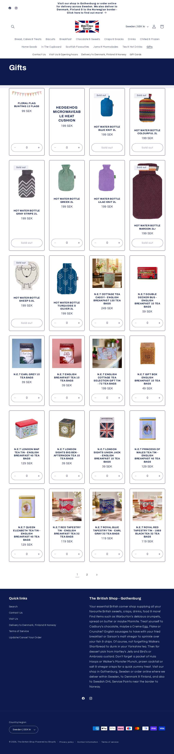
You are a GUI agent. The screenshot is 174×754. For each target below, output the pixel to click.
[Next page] (97, 575)
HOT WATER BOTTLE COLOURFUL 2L (147, 132)
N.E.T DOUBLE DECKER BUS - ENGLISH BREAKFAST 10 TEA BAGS (147, 300)
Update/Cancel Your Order (25, 637)
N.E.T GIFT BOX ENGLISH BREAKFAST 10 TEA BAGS (147, 379)
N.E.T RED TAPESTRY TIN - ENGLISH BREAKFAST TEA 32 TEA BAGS (67, 532)
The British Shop (26, 742)
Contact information (87, 742)
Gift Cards (136, 54)
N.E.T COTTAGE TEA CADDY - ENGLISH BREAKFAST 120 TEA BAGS (107, 299)
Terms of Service (19, 631)
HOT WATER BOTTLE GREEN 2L (67, 200)
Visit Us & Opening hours (63, 54)
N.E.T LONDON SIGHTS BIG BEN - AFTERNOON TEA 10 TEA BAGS (67, 454)
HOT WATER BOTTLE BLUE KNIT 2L (107, 128)
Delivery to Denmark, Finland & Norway (103, 54)
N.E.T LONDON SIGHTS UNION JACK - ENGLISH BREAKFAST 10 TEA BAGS (107, 455)
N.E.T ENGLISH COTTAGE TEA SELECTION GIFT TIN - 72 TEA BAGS (107, 379)
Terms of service (110, 742)
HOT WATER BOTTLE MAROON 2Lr (147, 227)
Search (13, 606)
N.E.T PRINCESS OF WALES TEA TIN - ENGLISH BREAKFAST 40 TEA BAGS (147, 455)
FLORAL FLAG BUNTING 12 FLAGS (26, 104)
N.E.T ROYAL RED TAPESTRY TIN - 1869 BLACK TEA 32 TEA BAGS (147, 532)
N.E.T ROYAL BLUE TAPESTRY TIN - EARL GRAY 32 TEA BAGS (107, 530)
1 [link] (77, 574)
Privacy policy (66, 742)
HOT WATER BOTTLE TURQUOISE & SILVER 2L (67, 305)
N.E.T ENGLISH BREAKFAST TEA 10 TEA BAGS (67, 377)
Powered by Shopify (45, 742)
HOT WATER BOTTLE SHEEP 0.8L (26, 299)
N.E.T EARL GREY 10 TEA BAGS (26, 376)
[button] (13, 26)
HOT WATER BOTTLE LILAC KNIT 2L (107, 200)
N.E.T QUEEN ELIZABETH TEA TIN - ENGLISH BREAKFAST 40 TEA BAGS (26, 533)
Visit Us (13, 619)
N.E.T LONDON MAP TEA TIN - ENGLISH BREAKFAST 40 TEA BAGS (27, 454)
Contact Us (39, 54)
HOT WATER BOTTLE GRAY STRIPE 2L (26, 212)
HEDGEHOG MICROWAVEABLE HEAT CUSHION (67, 114)
